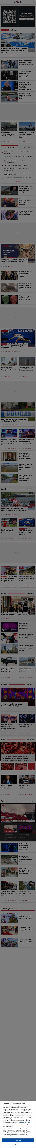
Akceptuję (18, 1140)
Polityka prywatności (24, 1122)
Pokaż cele (18, 1145)
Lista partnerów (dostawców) (11, 1136)
